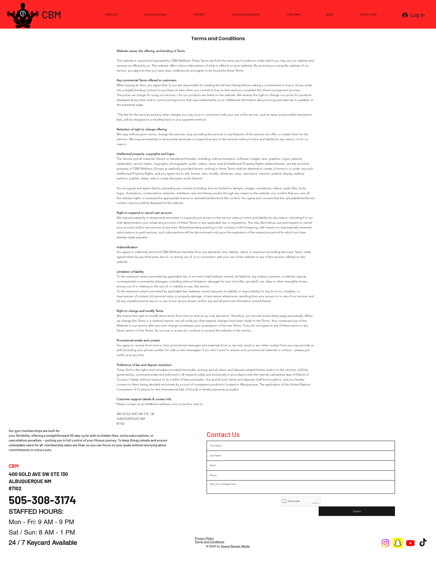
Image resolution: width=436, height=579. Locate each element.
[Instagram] (385, 543)
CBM (51, 14)
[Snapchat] (398, 543)
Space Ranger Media (235, 546)
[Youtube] (411, 543)
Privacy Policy (204, 538)
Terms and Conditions (209, 542)
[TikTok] (423, 543)
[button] (111, 14)
